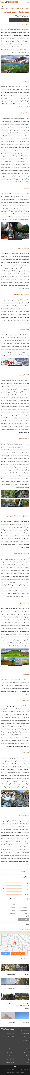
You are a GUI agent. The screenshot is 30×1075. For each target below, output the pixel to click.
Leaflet (27, 955)
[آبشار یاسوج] (22, 965)
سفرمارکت (27, 1049)
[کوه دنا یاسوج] (22, 1013)
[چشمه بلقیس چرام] (8, 993)
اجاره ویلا (27, 1062)
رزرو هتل (27, 1059)
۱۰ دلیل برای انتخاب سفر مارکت (8, 1037)
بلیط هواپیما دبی (10, 1052)
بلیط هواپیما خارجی (25, 1037)
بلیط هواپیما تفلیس (10, 1062)
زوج (27, 905)
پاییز (13, 910)
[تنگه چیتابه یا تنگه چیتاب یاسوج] (8, 979)
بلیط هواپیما (11, 1049)
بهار (13, 905)
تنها (27, 916)
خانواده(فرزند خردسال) (23, 907)
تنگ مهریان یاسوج (19, 447)
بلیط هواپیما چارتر (25, 1033)
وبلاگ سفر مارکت (10, 1033)
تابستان (12, 907)
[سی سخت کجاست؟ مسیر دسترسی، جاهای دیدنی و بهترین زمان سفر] (22, 993)
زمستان (12, 913)
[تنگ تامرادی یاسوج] (22, 979)
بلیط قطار (27, 1055)
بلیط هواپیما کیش (10, 1055)
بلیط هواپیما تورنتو (25, 1040)
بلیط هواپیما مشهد (10, 1059)
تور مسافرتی (26, 1052)
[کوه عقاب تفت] (8, 1013)
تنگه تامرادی (4, 680)
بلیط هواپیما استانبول (25, 1030)
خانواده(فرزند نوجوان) (24, 910)
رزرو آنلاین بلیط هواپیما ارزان (22, 220)
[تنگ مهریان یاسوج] (8, 965)
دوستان (26, 913)
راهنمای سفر (26, 1043)
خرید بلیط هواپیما (17, 44)
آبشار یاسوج (26, 194)
